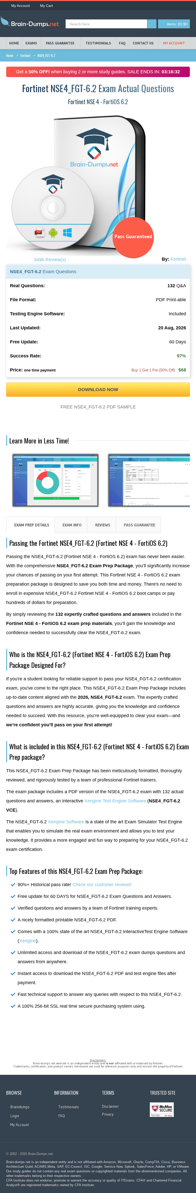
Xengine (27, 940)
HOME (14, 43)
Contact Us (143, 43)
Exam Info (72, 524)
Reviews (102, 524)
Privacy (108, 1114)
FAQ (122, 43)
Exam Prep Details (31, 524)
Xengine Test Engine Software (115, 800)
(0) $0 (177, 24)
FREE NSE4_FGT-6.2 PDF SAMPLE (98, 406)
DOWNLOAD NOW (98, 389)
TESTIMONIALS (98, 43)
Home (9, 55)
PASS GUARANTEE (60, 43)
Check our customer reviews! (102, 884)
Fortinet (25, 55)
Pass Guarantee (139, 524)
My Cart (46, 6)
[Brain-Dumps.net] (31, 22)
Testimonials (68, 1106)
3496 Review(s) (50, 259)
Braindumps (20, 1106)
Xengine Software (66, 821)
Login (14, 1115)
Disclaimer (110, 1106)
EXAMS (31, 43)
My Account (20, 6)
